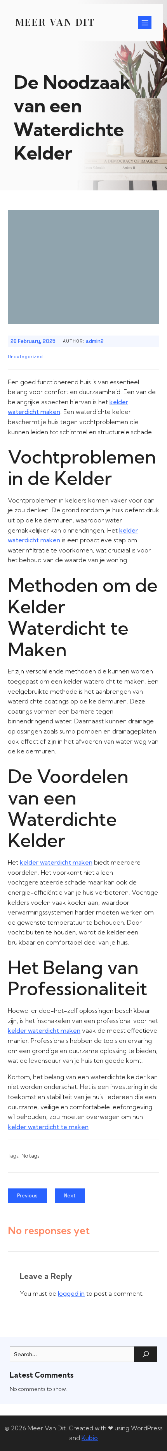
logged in (71, 1293)
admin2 (95, 341)
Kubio (90, 1438)
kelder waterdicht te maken (48, 1127)
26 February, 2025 (33, 341)
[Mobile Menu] (144, 22)
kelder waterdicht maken (56, 862)
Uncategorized (25, 356)
